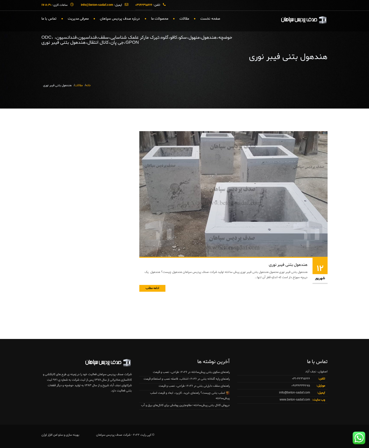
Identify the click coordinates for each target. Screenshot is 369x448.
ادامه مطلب (152, 288)
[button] (14, 434)
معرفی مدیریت (78, 18)
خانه (88, 85)
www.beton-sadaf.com (295, 399)
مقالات (184, 18)
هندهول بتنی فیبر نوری (288, 265)
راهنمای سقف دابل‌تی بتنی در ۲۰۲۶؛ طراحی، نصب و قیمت (194, 386)
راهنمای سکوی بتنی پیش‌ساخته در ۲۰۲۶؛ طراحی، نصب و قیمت (191, 372)
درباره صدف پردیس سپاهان (120, 18)
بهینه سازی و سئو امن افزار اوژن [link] (60, 435)
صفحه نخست (210, 18)
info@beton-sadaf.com (294, 392)
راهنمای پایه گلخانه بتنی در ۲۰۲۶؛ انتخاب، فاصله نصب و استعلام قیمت (187, 379)
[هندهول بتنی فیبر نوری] (233, 194)
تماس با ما (48, 18)
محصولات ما (159, 18)
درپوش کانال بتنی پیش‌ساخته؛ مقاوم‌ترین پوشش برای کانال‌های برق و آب (185, 405)
